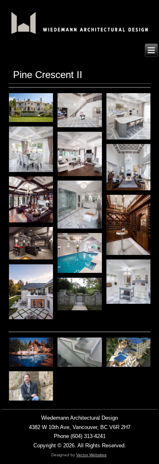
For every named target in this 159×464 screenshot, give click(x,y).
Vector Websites (91, 455)
